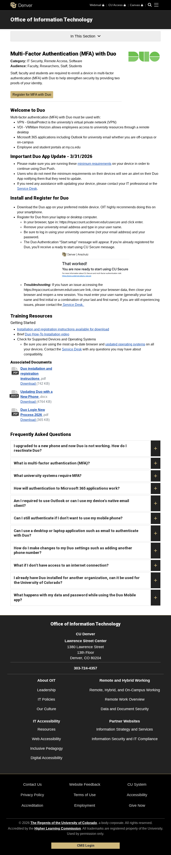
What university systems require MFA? (48, 475)
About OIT (46, 680)
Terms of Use (85, 795)
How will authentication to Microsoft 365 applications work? (67, 488)
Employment (84, 805)
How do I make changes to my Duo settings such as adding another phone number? (73, 550)
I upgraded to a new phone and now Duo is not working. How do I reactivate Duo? (70, 448)
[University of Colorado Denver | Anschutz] (21, 5)
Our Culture (46, 709)
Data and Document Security (125, 709)
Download (28, 383)
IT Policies (46, 699)
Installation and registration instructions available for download (63, 329)
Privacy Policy (32, 795)
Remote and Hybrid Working (124, 680)
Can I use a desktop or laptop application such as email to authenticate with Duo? (76, 533)
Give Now (137, 805)
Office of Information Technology (51, 19)
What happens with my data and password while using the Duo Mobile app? (75, 597)
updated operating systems (125, 344)
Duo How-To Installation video (47, 334)
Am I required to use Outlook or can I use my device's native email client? (71, 503)
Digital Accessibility (46, 758)
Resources (46, 729)
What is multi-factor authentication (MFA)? (52, 463)
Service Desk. (73, 305)
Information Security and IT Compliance (125, 739)
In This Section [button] (82, 36)
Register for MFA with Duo (32, 94)
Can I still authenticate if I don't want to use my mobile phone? (68, 518)
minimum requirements (94, 163)
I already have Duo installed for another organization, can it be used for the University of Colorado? (77, 580)
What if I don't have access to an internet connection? (61, 565)
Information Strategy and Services (124, 729)
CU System (136, 784)
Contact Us (32, 784)
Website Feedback (84, 784)
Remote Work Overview (125, 699)
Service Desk (27, 188)
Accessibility (137, 795)
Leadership (46, 690)
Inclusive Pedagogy (46, 748)
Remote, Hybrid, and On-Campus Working (124, 690)
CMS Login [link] (85, 846)
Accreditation (32, 805)
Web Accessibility (46, 739)
